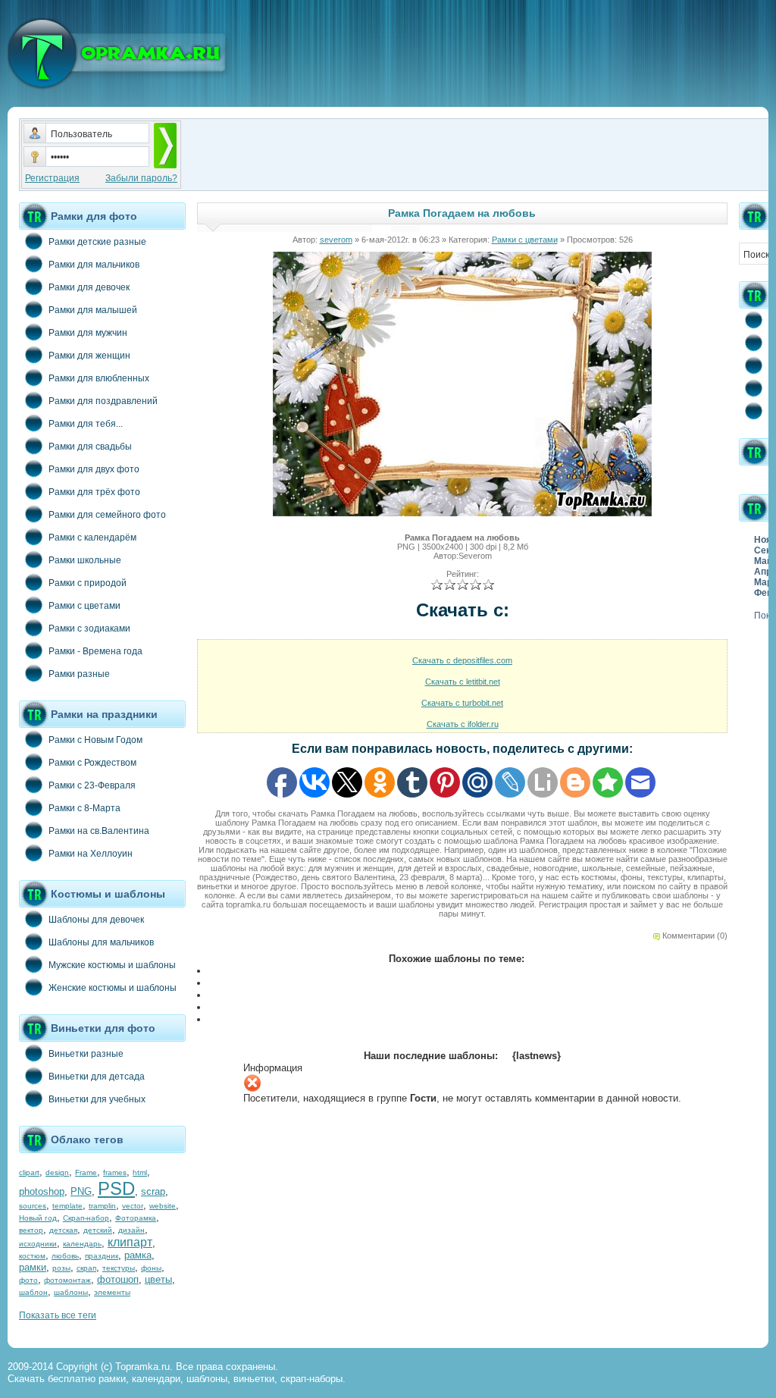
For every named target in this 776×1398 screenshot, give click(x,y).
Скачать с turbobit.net (462, 702)
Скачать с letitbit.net (462, 681)
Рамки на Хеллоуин (90, 853)
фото (28, 1280)
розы (61, 1268)
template (67, 1206)
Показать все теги (57, 1315)
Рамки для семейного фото (107, 514)
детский (97, 1230)
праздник (101, 1256)
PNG (81, 1191)
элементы (112, 1292)
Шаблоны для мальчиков (101, 942)
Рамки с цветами (84, 605)
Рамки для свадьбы (90, 446)
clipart (29, 1172)
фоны (151, 1268)
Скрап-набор (86, 1218)
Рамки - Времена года (95, 651)
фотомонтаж (67, 1280)
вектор (31, 1230)
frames (115, 1172)
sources (32, 1206)
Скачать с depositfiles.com (462, 660)
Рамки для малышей (92, 310)
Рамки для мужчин (87, 333)
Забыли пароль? (141, 178)
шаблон (33, 1292)
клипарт (130, 1242)
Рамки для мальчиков (93, 264)
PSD (116, 1188)
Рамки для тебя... (85, 423)
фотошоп (118, 1279)
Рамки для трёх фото (94, 492)
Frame (86, 1172)
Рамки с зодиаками (89, 628)
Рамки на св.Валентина (98, 831)
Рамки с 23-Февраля (92, 785)
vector (132, 1206)
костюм (32, 1256)
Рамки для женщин (89, 355)
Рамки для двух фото (93, 469)
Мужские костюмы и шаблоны (112, 965)
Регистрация (52, 178)
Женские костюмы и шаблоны (112, 988)
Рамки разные (79, 674)
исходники (38, 1244)
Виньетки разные (86, 1053)
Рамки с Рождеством (92, 762)
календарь (82, 1244)
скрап (86, 1268)
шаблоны (71, 1292)
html (140, 1172)
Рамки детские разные (97, 242)
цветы (158, 1279)
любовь (65, 1256)
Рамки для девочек (89, 287)
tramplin (102, 1206)
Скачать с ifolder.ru (463, 724)
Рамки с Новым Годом (95, 740)
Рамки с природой (87, 583)
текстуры (118, 1268)
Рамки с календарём (92, 537)
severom (336, 239)
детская (63, 1230)
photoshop (41, 1191)
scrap (153, 1191)
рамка (138, 1255)
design (57, 1172)
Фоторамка (135, 1218)
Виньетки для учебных (97, 1099)
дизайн (131, 1230)
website (162, 1206)
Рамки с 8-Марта (84, 808)
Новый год (38, 1218)
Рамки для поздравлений (103, 401)
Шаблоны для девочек (96, 919)
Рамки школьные (84, 560)
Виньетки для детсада (96, 1076)
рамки (32, 1267)
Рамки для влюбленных (98, 378)
